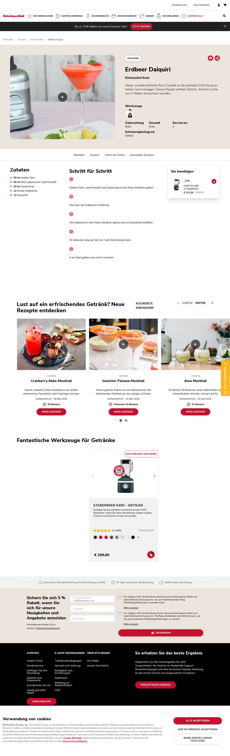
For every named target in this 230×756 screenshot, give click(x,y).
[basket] (225, 5)
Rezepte (22, 40)
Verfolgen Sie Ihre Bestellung (37, 672)
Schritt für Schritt (115, 155)
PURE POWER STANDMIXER (191, 187)
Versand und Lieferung (67, 665)
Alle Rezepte (36, 40)
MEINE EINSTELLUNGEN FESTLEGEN (198, 739)
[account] (219, 5)
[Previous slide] (93, 477)
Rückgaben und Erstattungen (63, 672)
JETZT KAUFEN (141, 26)
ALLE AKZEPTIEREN (197, 720)
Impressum (61, 678)
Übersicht (79, 155)
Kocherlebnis (170, 16)
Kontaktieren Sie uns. (39, 685)
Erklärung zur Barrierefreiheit (63, 684)
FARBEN (149, 16)
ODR (57, 690)
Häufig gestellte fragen (36, 691)
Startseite (8, 40)
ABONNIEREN (163, 632)
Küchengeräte (100, 16)
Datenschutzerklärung (48, 628)
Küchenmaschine (43, 16)
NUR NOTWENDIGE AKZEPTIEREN (198, 729)
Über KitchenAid (201, 5)
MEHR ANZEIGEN (51, 411)
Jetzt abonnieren (225, 378)
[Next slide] (154, 477)
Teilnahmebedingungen (68, 660)
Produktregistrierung (156, 684)
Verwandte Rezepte (142, 155)
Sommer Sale (195, 16)
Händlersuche (41, 701)
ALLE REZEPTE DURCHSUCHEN (144, 305)
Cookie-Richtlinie (73, 738)
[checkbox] (120, 597)
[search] (224, 16)
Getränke (133, 58)
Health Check (34, 660)
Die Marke (93, 660)
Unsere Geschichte (98, 665)
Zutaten (94, 155)
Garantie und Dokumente (34, 679)
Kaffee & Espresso (72, 16)
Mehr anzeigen (131, 608)
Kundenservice (179, 5)
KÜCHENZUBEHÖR (127, 16)
